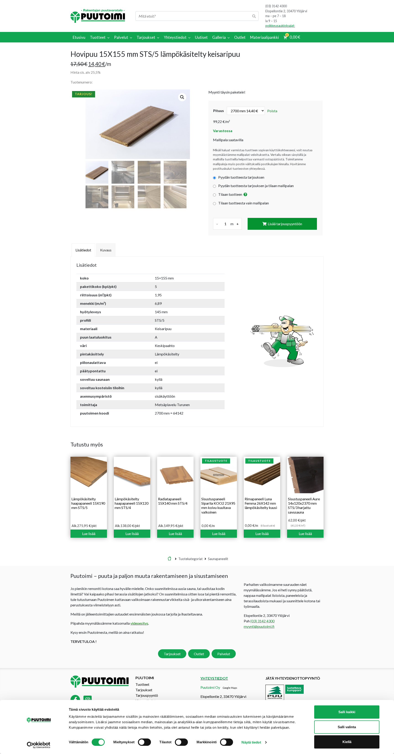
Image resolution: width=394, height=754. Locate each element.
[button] (182, 97)
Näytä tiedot (251, 742)
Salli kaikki (346, 712)
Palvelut (223, 654)
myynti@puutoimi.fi (259, 626)
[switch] (144, 742)
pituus (218, 110)
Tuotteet (142, 684)
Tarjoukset (172, 654)
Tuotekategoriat (190, 559)
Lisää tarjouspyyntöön (285, 224)
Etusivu (169, 558)
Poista (272, 111)
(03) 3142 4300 (276, 6)
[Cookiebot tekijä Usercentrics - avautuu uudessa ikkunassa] (39, 745)
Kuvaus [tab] (105, 250)
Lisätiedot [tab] (83, 250)
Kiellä (346, 742)
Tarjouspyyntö (146, 695)
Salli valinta (347, 727)
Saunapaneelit (218, 559)
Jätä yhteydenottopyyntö (292, 678)
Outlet (199, 654)
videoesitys (139, 623)
